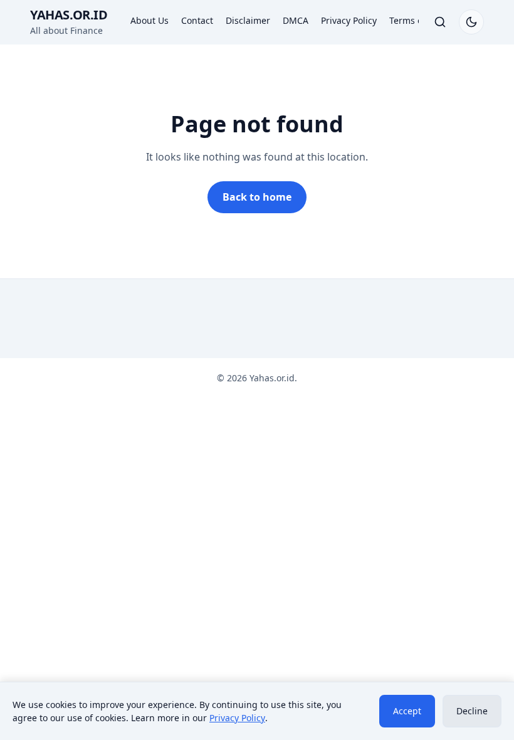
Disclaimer (248, 20)
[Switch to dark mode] (471, 21)
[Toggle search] (440, 22)
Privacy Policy (349, 20)
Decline (472, 711)
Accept (407, 711)
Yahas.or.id (69, 14)
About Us (149, 20)
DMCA (295, 20)
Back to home (257, 197)
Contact (197, 20)
